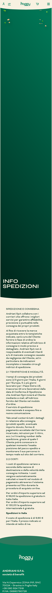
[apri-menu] (48, 4)
